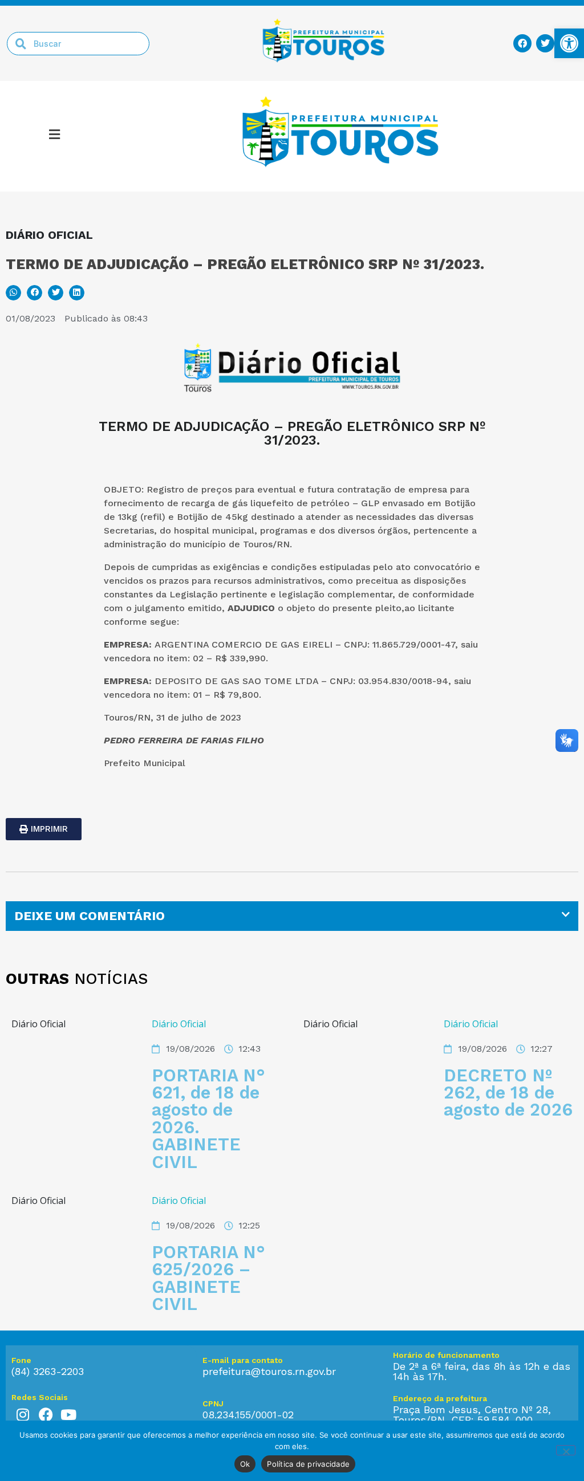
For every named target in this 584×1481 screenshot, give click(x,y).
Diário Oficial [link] (179, 1024)
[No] (565, 1450)
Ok (245, 1463)
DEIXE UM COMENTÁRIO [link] (89, 916)
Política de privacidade (308, 1463)
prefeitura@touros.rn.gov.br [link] (269, 1371)
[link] (569, 43)
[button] (13, 292)
